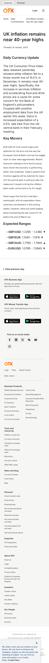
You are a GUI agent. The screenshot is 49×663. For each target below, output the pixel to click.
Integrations (30, 409)
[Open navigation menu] (43, 10)
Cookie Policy (14, 660)
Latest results (9, 595)
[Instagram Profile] (9, 346)
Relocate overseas (11, 515)
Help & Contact (25, 370)
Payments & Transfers (12, 394)
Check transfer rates (12, 496)
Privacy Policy (10, 572)
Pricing (28, 413)
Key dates (8, 600)
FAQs (14, 370)
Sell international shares (13, 533)
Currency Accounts (11, 419)
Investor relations (11, 604)
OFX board (8, 614)
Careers (7, 622)
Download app (9, 504)
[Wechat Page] (29, 339)
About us (7, 560)
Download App (31, 418)
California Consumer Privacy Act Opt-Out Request (12, 578)
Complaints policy (11, 568)
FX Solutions (9, 403)
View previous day (14, 269)
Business (8, 3)
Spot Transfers (10, 407)
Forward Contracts (11, 411)
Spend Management (33, 394)
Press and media (10, 547)
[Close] (37, 643)
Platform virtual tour (12, 435)
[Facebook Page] (9, 339)
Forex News (9, 479)
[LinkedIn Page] (16, 339)
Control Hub (30, 390)
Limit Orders (9, 415)
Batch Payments (32, 405)
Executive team (10, 618)
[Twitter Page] (22, 339)
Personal (21, 3)
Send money (9, 500)
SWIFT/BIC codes (11, 465)
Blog (6, 483)
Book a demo (9, 376)
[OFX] (8, 10)
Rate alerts (8, 456)
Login (35, 10)
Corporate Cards (10, 399)
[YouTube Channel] (35, 339)
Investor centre (10, 591)
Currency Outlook (11, 475)
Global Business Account (13, 390)
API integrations (10, 542)
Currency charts (10, 460)
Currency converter (12, 439)
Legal (6, 564)
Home (5, 19)
